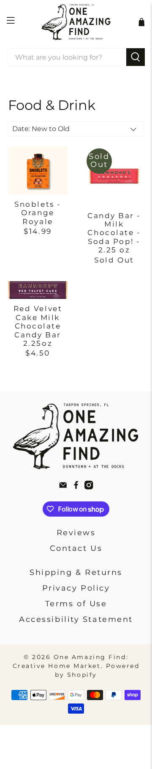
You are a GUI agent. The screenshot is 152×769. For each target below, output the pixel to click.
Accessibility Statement (76, 619)
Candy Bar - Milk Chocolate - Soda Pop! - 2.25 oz (114, 233)
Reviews (76, 532)
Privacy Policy (76, 588)
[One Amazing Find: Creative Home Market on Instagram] (88, 487)
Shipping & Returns (76, 572)
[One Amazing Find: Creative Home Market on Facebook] (76, 487)
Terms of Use (76, 603)
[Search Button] (135, 57)
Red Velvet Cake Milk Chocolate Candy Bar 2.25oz (38, 326)
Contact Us (76, 548)
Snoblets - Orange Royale (37, 213)
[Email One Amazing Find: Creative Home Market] (63, 487)
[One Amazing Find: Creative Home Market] (76, 22)
